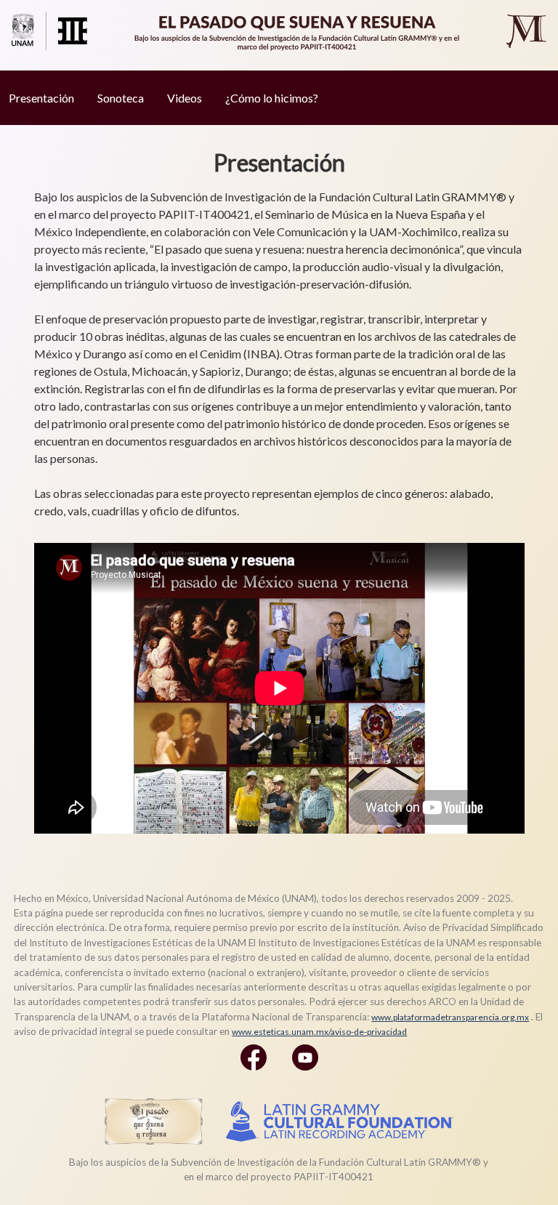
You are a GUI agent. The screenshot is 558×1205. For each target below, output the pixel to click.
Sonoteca (120, 98)
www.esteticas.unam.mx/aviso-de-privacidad (319, 1031)
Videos (184, 98)
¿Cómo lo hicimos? (271, 98)
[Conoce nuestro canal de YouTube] (305, 1073)
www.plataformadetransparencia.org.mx (450, 1017)
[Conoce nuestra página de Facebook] (253, 1073)
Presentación (41, 98)
